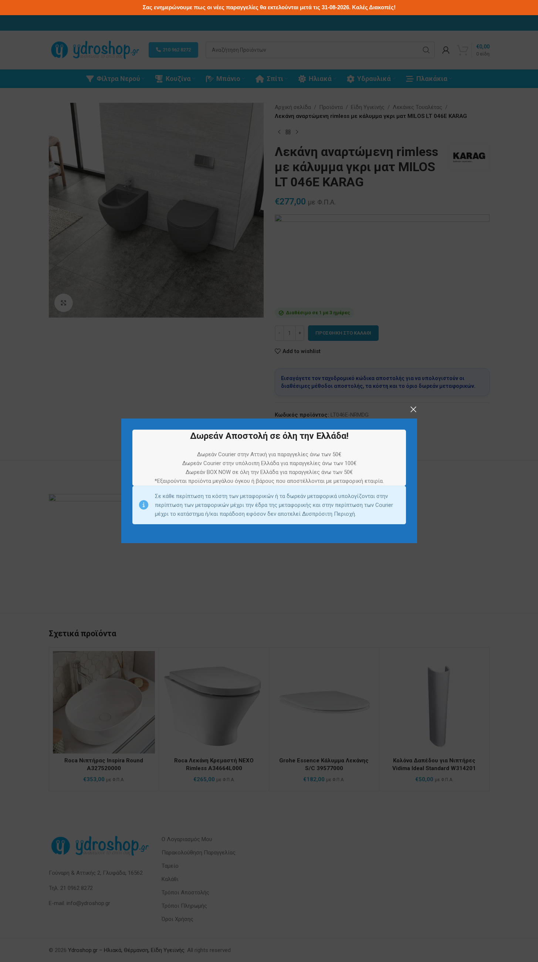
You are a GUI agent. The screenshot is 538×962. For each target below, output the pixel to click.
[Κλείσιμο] (413, 409)
